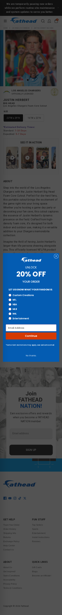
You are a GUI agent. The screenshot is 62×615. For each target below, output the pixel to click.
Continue (31, 336)
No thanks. (31, 355)
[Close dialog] (56, 256)
